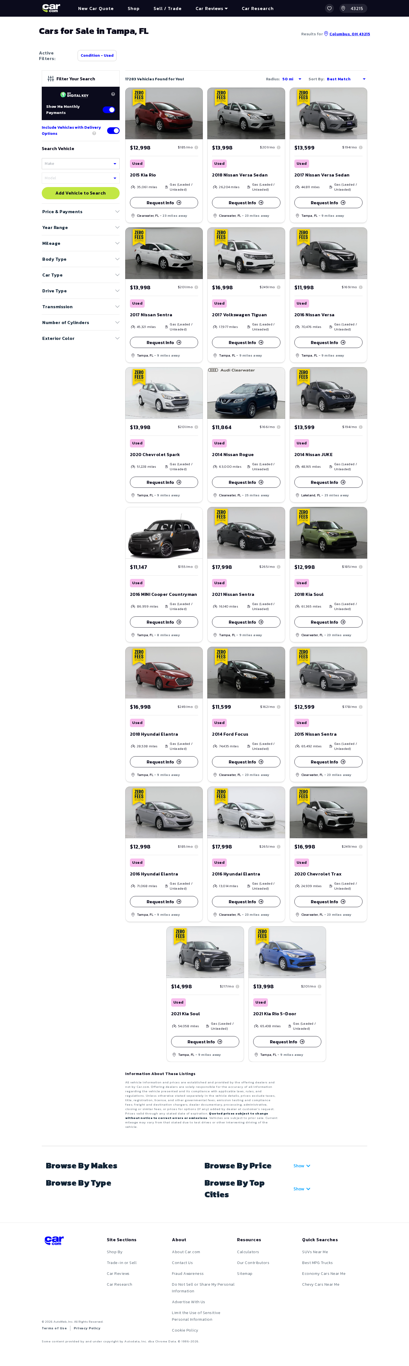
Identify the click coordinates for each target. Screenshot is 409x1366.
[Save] (194, 95)
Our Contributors (253, 1263)
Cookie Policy (185, 1330)
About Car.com (186, 1252)
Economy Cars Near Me (324, 1274)
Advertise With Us (188, 1302)
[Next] (198, 113)
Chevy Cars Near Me (320, 1284)
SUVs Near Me (315, 1252)
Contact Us (182, 1263)
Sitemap (245, 1274)
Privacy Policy (87, 1328)
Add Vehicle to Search (80, 193)
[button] (329, 8)
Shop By (115, 1252)
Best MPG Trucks (317, 1263)
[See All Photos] (164, 113)
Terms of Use (54, 1328)
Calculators (248, 1252)
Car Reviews (118, 1274)
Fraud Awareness (188, 1274)
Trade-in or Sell (122, 1263)
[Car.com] (51, 8)
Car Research (119, 1284)
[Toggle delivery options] (113, 130)
